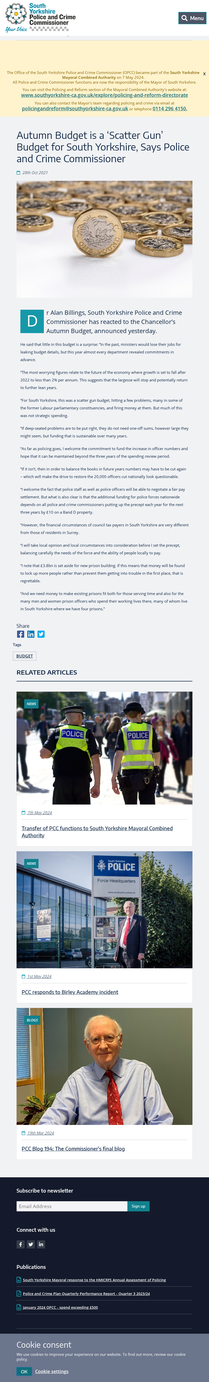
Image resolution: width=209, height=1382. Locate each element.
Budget (24, 656)
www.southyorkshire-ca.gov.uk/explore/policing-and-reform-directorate (104, 95)
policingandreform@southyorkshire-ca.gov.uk (75, 108)
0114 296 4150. (170, 108)
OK (24, 1371)
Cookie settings (52, 1371)
